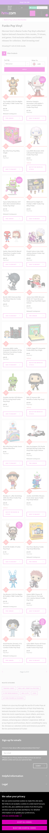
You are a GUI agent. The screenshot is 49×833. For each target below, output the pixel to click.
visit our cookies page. (10, 815)
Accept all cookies (24, 822)
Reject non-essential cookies (24, 828)
